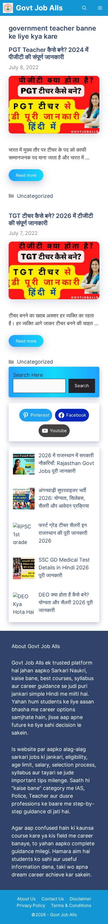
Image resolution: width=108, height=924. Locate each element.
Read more (26, 175)
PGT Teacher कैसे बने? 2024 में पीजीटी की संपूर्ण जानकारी (48, 53)
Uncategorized (35, 196)
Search (82, 385)
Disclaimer (80, 899)
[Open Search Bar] (84, 8)
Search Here (28, 375)
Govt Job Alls (39, 7)
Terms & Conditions (71, 905)
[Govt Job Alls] (8, 8)
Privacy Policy (31, 905)
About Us (26, 899)
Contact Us (52, 899)
